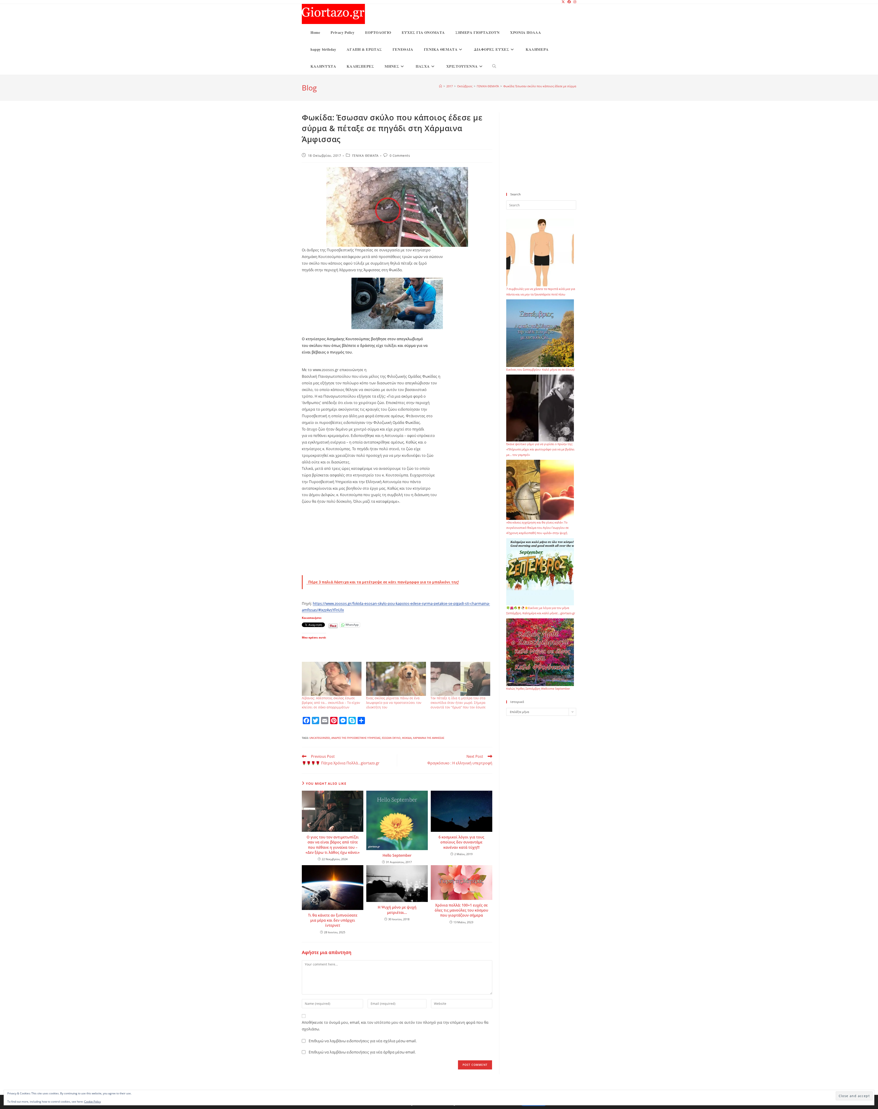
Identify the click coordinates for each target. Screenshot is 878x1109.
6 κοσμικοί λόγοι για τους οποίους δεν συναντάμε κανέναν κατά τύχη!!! (461, 842)
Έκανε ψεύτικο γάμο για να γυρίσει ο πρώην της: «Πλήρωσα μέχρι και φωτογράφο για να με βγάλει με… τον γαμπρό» (540, 449)
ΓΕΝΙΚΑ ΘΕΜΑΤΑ (365, 155)
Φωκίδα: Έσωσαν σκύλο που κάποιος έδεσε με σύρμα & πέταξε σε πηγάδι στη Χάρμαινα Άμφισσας (570, 86)
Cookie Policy (92, 1102)
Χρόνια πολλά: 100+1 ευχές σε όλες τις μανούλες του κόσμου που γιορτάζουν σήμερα (461, 910)
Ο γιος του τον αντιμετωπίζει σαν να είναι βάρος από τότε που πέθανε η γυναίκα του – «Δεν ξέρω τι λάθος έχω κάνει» (332, 845)
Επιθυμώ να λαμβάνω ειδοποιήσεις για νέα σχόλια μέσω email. (363, 1040)
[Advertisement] (397, 541)
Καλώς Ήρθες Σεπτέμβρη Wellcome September (538, 688)
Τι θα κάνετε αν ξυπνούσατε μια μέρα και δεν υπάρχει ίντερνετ (332, 920)
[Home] (440, 86)
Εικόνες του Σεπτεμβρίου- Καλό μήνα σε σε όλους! (540, 369)
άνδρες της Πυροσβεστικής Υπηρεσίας (355, 737)
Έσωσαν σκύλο (391, 737)
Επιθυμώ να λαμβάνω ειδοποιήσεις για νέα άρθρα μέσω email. (362, 1052)
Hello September (397, 855)
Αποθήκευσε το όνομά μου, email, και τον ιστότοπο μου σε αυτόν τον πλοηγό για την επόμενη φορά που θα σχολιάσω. (395, 1026)
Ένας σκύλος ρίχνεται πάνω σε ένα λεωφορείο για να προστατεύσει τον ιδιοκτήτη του (393, 702)
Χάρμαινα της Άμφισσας (428, 737)
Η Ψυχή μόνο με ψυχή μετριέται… (397, 910)
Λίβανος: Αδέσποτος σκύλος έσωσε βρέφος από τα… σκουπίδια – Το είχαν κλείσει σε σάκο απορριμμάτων (331, 702)
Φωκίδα (407, 737)
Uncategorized (319, 737)
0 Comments (400, 155)
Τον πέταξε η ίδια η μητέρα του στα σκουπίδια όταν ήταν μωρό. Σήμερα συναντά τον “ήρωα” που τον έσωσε (458, 702)
